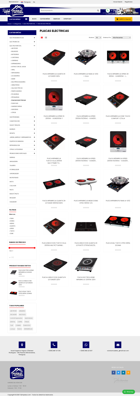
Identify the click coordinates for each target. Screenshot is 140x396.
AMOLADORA (13, 161)
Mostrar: (91, 37)
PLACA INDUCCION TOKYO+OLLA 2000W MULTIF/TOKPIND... (54, 244)
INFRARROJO (28, 329)
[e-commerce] (17, 10)
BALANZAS (14, 51)
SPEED (12, 228)
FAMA (12, 218)
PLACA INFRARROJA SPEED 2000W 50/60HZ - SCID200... (118, 159)
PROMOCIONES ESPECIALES (18, 153)
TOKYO (12, 231)
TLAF (11, 325)
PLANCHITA (26, 325)
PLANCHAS (14, 103)
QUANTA (12, 226)
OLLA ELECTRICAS (17, 88)
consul (12, 329)
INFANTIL (12, 133)
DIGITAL (12, 322)
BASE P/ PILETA (14, 194)
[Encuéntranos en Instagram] (128, 373)
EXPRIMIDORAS (16, 63)
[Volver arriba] (137, 392)
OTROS (13, 112)
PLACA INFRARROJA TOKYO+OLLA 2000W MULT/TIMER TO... (54, 160)
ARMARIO (22, 311)
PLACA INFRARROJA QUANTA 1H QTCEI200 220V (54, 75)
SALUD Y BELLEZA (14, 125)
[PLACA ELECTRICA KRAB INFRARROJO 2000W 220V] (13, 272)
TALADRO (12, 165)
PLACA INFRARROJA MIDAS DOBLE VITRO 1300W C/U (86, 202)
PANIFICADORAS (16, 91)
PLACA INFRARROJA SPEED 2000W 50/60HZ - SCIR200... (86, 117)
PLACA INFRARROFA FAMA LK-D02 (118, 201)
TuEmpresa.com (25, 395)
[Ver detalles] (54, 57)
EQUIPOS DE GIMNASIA (16, 141)
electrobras (28, 318)
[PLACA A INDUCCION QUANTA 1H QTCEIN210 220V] (13, 282)
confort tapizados (16, 318)
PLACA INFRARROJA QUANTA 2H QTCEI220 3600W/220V (54, 202)
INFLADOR (12, 198)
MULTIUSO (22, 314)
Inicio (9, 24)
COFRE (20, 322)
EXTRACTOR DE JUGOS (18, 67)
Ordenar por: (107, 37)
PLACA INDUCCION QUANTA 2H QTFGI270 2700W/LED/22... (86, 244)
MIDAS (12, 223)
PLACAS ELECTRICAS (18, 100)
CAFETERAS (15, 57)
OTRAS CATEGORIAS (16, 149)
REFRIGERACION (14, 145)
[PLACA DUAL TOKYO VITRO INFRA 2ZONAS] (13, 293)
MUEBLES (12, 129)
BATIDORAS (15, 54)
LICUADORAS (15, 76)
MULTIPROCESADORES (18, 82)
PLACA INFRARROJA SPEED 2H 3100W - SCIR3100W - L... (118, 75)
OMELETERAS (15, 85)
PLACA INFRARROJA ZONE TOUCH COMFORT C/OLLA (118, 117)
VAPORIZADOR (14, 173)
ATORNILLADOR (14, 169)
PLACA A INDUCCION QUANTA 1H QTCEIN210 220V (54, 278)
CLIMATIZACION (14, 121)
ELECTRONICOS (14, 42)
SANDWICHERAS (16, 106)
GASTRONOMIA (14, 117)
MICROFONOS (13, 178)
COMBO (18, 325)
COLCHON (12, 186)
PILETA (11, 190)
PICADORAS (15, 94)
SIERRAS (12, 157)
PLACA (20, 329)
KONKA (12, 221)
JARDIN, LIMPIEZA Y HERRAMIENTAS (20, 137)
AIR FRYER (14, 48)
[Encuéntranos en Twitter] (118, 373)
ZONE (11, 233)
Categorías (17, 24)
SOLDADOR (13, 202)
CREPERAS (14, 60)
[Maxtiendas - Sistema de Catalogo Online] (120, 380)
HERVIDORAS (15, 73)
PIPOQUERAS (15, 97)
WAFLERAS (14, 109)
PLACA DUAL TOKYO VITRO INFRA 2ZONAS (118, 244)
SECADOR (13, 314)
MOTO (11, 182)
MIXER (13, 79)
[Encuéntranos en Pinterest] (123, 373)
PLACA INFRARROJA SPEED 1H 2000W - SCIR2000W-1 (54, 117)
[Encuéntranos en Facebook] (114, 373)
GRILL (13, 70)
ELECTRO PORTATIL (29, 24)
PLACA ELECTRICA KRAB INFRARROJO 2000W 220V (85, 278)
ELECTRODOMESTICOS (16, 38)
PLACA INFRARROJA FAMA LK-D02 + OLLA (86, 75)
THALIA (27, 322)
